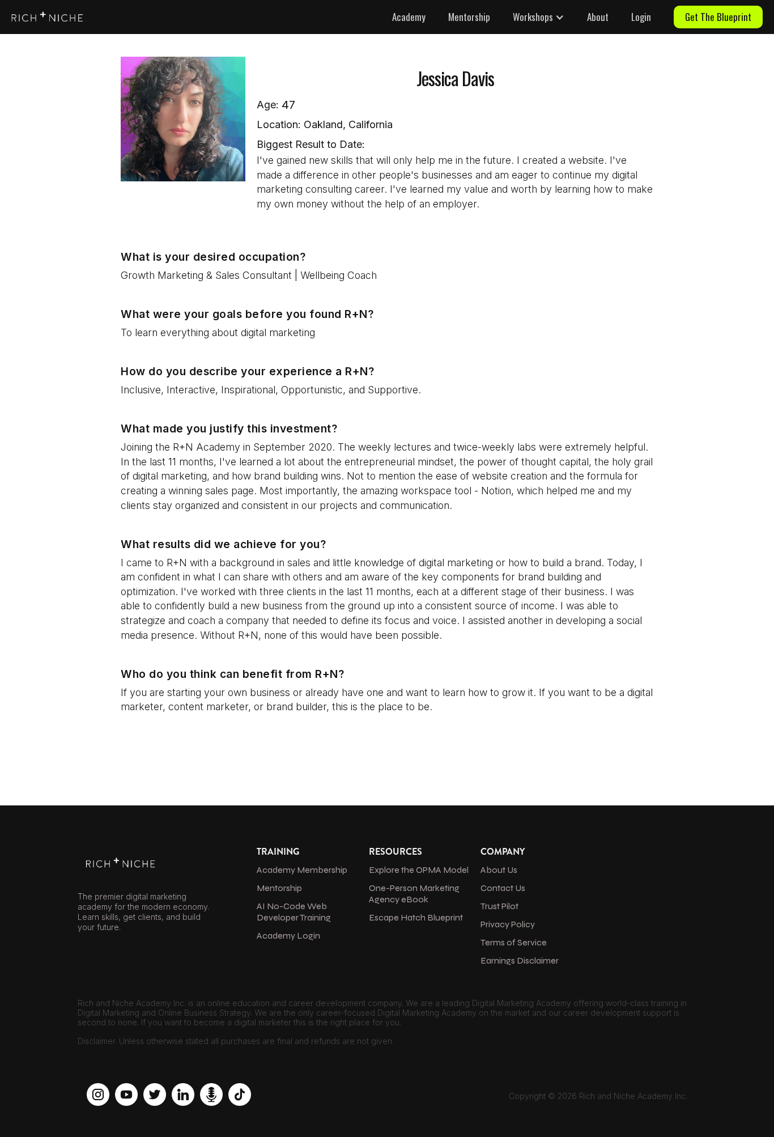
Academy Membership (302, 869)
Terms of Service (513, 942)
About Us (498, 869)
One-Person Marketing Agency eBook (414, 894)
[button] (538, 17)
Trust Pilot (499, 906)
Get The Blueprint (718, 17)
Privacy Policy (507, 924)
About (598, 17)
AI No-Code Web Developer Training (294, 912)
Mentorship (469, 17)
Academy (409, 17)
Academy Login (288, 935)
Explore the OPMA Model (419, 869)
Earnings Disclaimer (519, 960)
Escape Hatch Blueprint (416, 917)
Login (641, 17)
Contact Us (502, 888)
